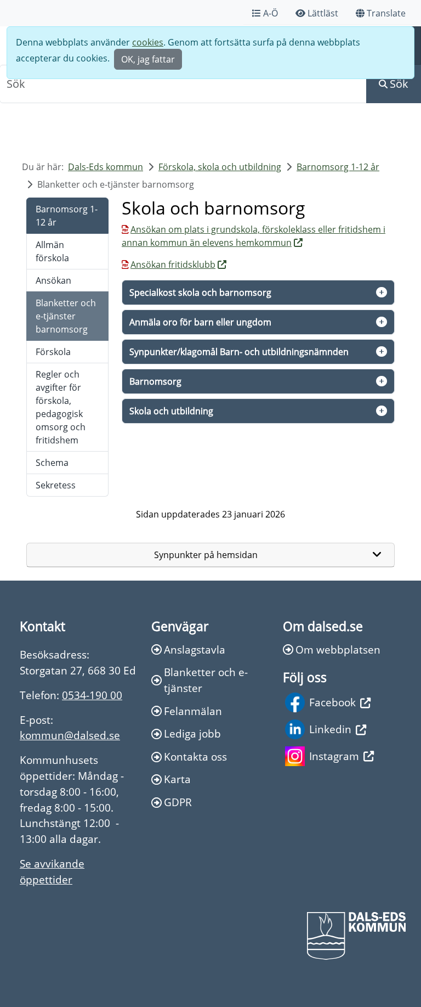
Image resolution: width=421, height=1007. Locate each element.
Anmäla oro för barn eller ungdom (200, 322)
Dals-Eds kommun (105, 167)
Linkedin (330, 729)
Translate (386, 13)
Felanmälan (193, 711)
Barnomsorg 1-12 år (338, 167)
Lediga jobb (192, 733)
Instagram (334, 756)
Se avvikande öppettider (52, 871)
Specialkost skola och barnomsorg (200, 292)
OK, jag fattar (148, 59)
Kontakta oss (195, 756)
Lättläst (323, 13)
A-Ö (270, 13)
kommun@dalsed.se (70, 735)
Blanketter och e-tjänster (206, 680)
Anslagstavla (194, 649)
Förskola (53, 352)
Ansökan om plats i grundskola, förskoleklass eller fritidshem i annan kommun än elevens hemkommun (253, 236)
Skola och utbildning (171, 411)
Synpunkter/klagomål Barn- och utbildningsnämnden (239, 352)
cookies (147, 42)
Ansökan (53, 280)
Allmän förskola (52, 251)
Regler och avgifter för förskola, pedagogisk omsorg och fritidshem (61, 407)
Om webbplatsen (337, 649)
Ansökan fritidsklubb (172, 264)
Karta (177, 779)
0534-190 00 (92, 695)
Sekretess (56, 485)
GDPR (178, 802)
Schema (52, 463)
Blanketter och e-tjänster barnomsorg (66, 316)
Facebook (332, 702)
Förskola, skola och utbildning (219, 167)
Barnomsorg (155, 381)
